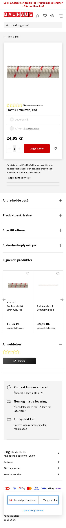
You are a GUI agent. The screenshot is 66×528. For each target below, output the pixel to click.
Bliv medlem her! (34, 6)
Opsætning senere (33, 510)
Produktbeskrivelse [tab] (17, 215)
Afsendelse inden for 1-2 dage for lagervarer (32, 408)
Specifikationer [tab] (14, 230)
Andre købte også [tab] (16, 200)
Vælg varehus (32, 128)
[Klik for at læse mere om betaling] (33, 489)
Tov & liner (13, 36)
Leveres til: (22, 119)
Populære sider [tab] (12, 474)
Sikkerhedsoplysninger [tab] (19, 245)
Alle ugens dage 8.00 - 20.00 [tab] (19, 453)
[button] (19, 361)
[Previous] (4, 299)
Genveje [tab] (8, 462)
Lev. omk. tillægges (15, 327)
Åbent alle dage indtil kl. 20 (28, 393)
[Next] (62, 299)
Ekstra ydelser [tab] (12, 468)
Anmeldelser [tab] (12, 344)
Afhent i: (20, 128)
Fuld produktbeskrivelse (19, 177)
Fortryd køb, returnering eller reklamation (30, 426)
